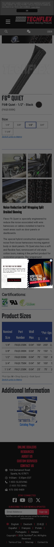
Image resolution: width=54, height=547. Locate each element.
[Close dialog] (51, 260)
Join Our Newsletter (14, 280)
